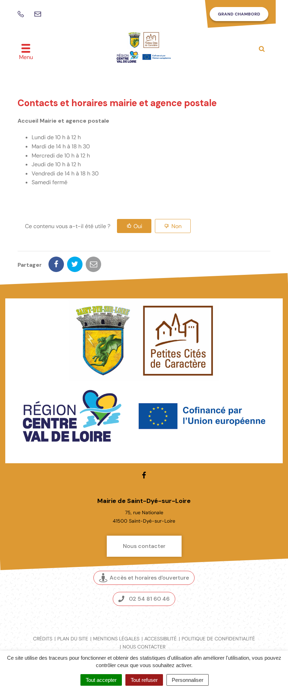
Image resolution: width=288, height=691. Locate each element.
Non (176, 226)
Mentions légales (116, 638)
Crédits (42, 638)
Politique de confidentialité (218, 638)
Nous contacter (144, 546)
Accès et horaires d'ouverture (149, 577)
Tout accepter (101, 680)
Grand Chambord (239, 14)
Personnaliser (187, 680)
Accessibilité (160, 638)
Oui (137, 226)
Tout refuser (144, 680)
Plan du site (72, 638)
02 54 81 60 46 (149, 598)
